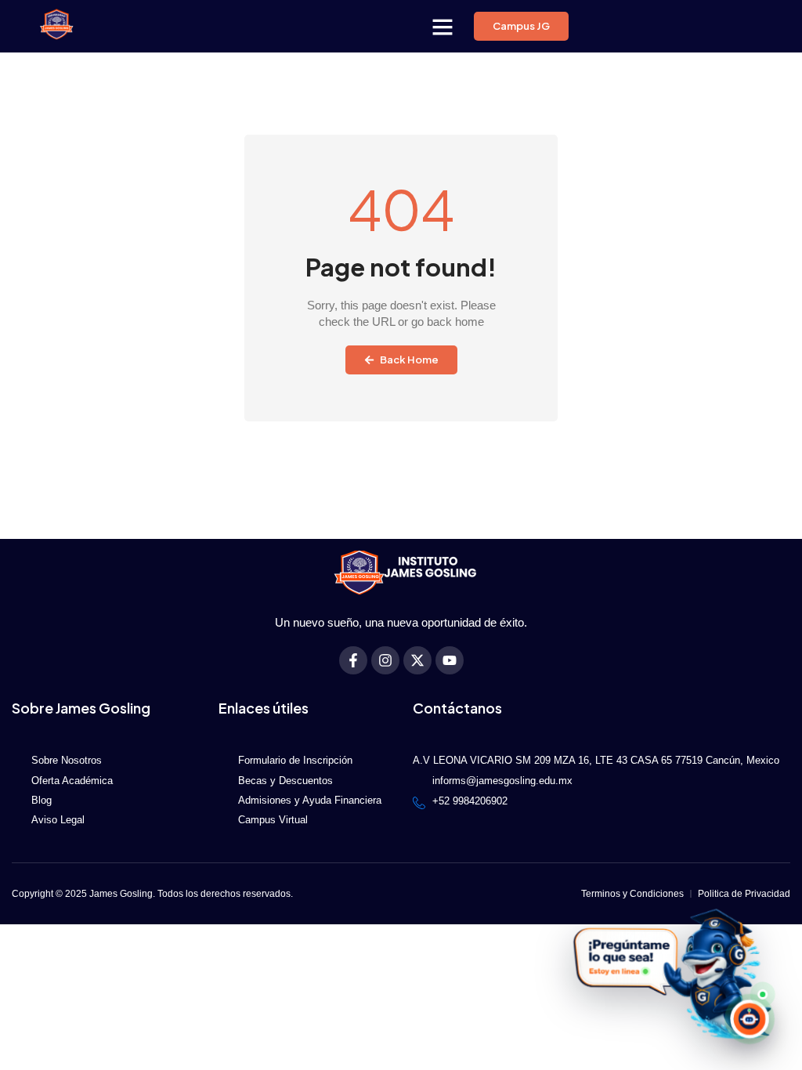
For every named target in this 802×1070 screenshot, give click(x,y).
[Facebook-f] (353, 660)
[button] (442, 26)
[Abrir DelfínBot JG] (670, 973)
